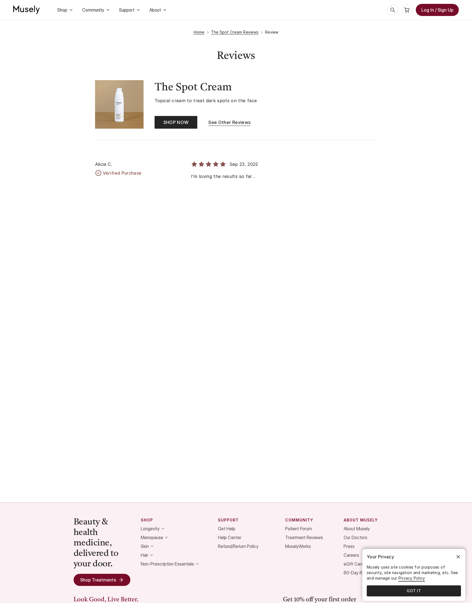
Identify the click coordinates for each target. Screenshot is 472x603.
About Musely (357, 528)
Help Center (229, 537)
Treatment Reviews (304, 537)
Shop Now (176, 122)
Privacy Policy (411, 578)
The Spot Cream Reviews (235, 32)
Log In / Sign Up (437, 10)
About (155, 10)
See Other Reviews (229, 122)
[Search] (392, 9)
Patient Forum (298, 528)
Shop (62, 10)
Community (93, 10)
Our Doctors (355, 537)
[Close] (458, 556)
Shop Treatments (98, 580)
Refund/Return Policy (238, 546)
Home (199, 32)
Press (349, 546)
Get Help (226, 528)
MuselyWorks (298, 546)
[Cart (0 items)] (406, 9)
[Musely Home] (26, 10)
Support (126, 10)
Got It (414, 590)
